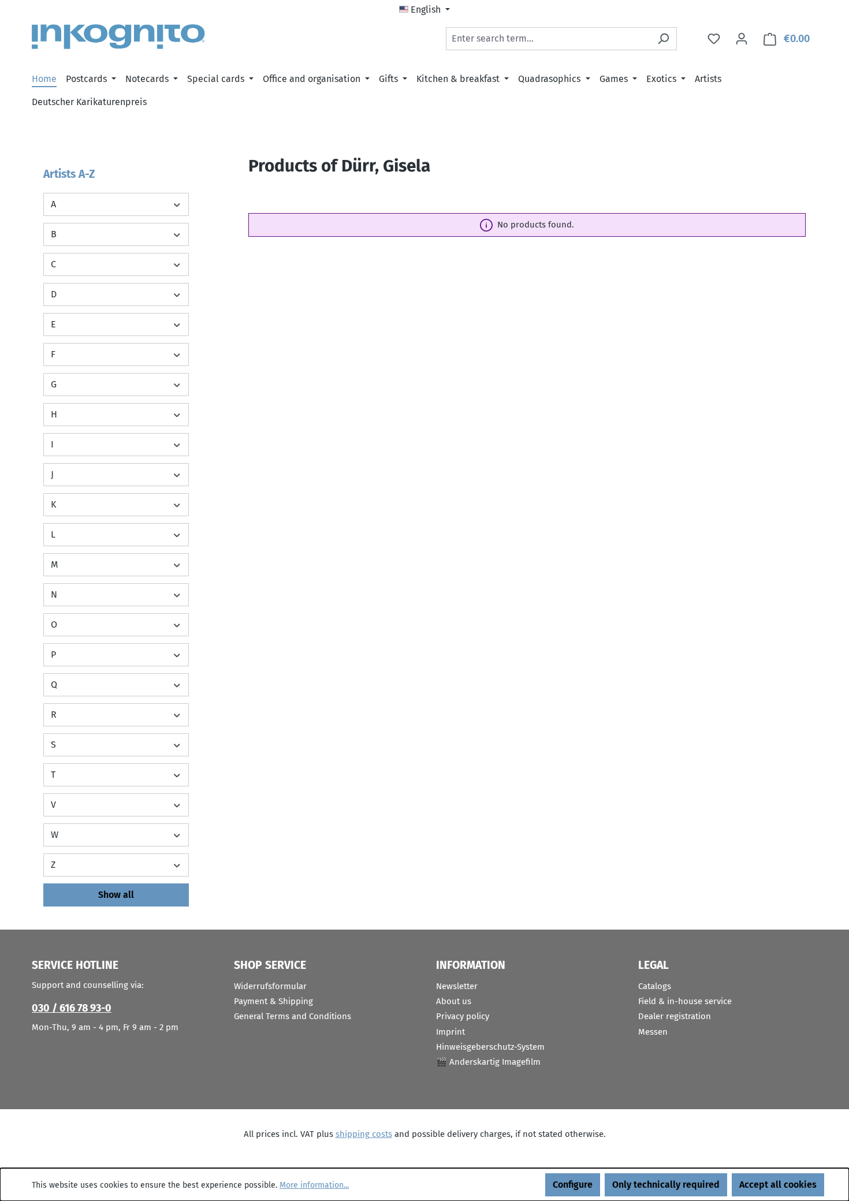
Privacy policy (462, 1016)
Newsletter (457, 986)
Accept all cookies (778, 1184)
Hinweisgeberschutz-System (490, 1047)
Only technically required (666, 1184)
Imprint (450, 1032)
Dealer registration (674, 1016)
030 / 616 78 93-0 (71, 1008)
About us (453, 1001)
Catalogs (654, 986)
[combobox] (548, 38)
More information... (314, 1185)
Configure (573, 1184)
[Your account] (741, 38)
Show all (116, 894)
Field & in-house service (685, 1001)
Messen (653, 1032)
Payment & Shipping (273, 1001)
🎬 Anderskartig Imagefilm (488, 1062)
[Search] (663, 38)
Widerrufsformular (270, 986)
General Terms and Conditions (292, 1016)
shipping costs (364, 1134)
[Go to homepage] (118, 36)
